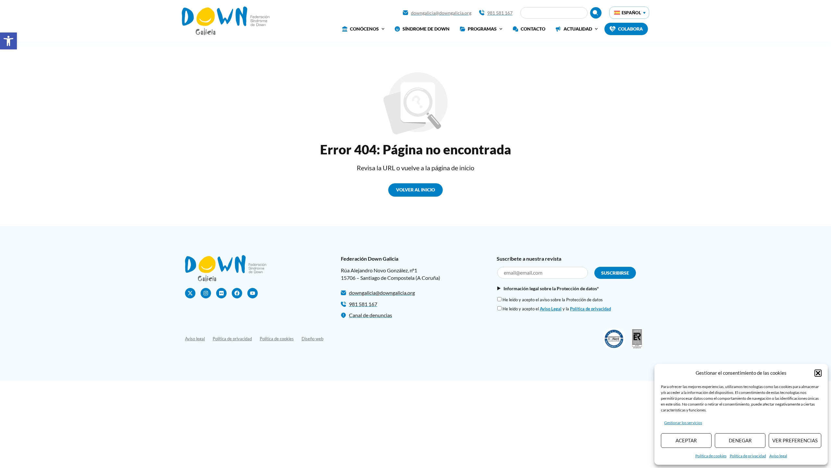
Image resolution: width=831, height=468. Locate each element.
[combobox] (554, 13)
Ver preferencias (795, 440)
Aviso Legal (551, 308)
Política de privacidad (748, 455)
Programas (482, 29)
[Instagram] (206, 293)
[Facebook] (237, 293)
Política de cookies (710, 455)
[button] (8, 40)
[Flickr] (221, 293)
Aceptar (686, 440)
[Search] (596, 13)
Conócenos (364, 29)
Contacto (533, 29)
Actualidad (578, 29)
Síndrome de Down (426, 29)
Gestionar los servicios (683, 422)
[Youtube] (252, 293)
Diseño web (312, 338)
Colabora (630, 29)
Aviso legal (778, 455)
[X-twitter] (190, 293)
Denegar (740, 440)
